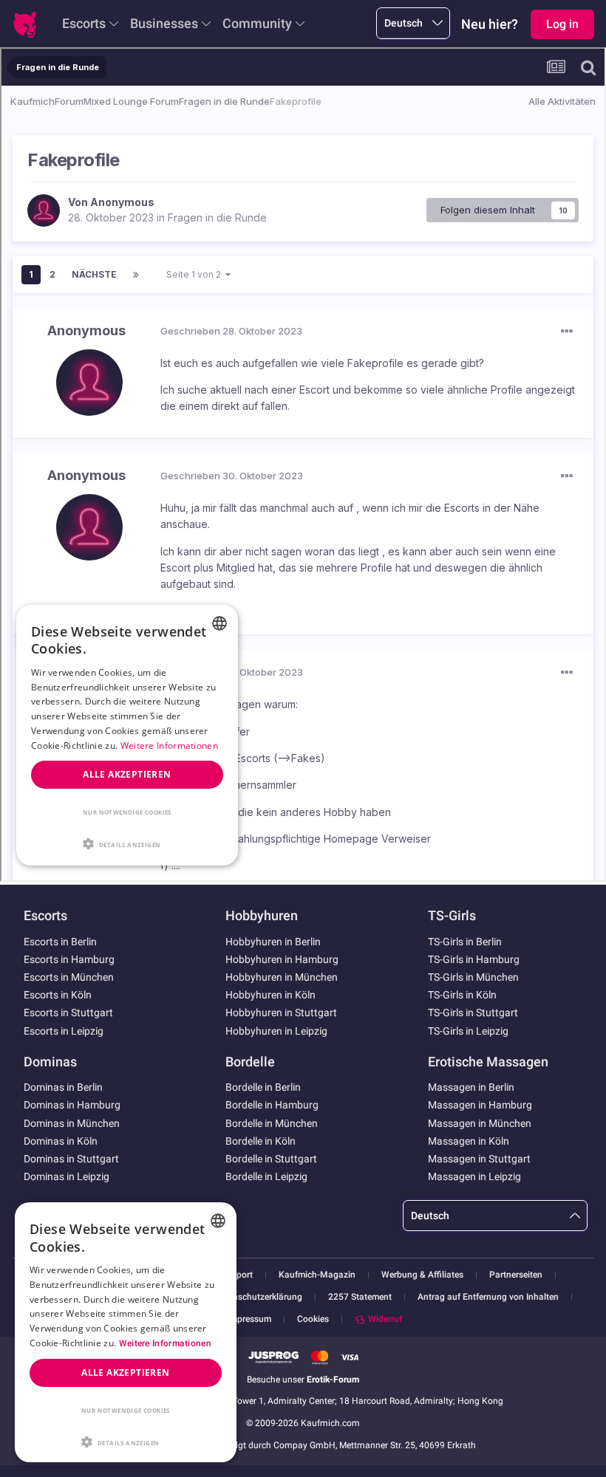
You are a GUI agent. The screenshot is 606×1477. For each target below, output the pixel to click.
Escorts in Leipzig (63, 1031)
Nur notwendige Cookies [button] (125, 1410)
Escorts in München (69, 977)
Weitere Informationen (165, 1343)
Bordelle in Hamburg (272, 1105)
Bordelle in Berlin (263, 1087)
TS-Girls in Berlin (465, 941)
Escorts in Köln (58, 995)
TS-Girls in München (473, 977)
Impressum (249, 1319)
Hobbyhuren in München (281, 977)
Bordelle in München (271, 1123)
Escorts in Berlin (60, 941)
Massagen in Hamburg (480, 1105)
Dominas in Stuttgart (71, 1159)
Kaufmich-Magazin (317, 1275)
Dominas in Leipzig (66, 1176)
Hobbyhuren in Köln (270, 995)
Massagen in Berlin (471, 1087)
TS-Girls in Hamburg (474, 959)
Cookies (313, 1319)
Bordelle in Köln (260, 1141)
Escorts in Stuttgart (68, 1012)
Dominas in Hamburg (72, 1105)
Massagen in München (479, 1123)
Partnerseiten (515, 1275)
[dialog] (125, 1332)
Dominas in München (72, 1123)
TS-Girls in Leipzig (468, 1031)
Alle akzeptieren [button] (125, 1372)
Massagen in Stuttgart (479, 1159)
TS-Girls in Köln (462, 995)
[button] (126, 1440)
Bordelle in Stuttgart (271, 1159)
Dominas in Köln (61, 1141)
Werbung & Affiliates (422, 1275)
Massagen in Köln (468, 1141)
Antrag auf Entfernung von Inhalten (488, 1297)
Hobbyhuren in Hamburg (281, 959)
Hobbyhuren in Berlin (273, 941)
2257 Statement (360, 1297)
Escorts (84, 23)
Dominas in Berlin (63, 1087)
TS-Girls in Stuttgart (473, 1012)
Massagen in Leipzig (474, 1176)
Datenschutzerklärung (258, 1297)
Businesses (164, 23)
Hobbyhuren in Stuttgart (281, 1012)
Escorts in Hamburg (69, 959)
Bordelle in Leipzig (266, 1176)
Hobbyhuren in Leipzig (276, 1031)
